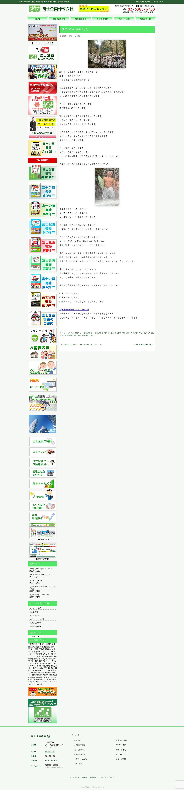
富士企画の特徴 (121, 740)
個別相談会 (34, 659)
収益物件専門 (42, 668)
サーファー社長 (41, 656)
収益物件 (35, 670)
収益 (45, 677)
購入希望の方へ (81, 750)
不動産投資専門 (101, 333)
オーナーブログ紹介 (38, 619)
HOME (77, 740)
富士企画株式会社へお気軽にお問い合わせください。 (135, 9)
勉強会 (35, 668)
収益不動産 (31, 677)
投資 (31, 682)
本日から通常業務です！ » (144, 345)
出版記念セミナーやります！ (41, 569)
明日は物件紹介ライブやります (42, 575)
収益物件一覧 (80, 754)
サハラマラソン (121, 754)
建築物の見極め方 (46, 663)
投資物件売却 (40, 677)
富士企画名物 (132, 333)
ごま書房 (35, 682)
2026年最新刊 (43, 160)
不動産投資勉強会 (46, 649)
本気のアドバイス (43, 652)
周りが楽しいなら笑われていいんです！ (43, 588)
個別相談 (42, 659)
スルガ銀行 (51, 677)
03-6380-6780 (50, 752)
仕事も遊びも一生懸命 (46, 661)
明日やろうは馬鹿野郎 (44, 672)
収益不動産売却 (37, 679)
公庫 (41, 684)
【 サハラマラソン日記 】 (42, 43)
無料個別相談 (80, 745)
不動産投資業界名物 (117, 333)
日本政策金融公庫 (36, 675)
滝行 (92, 335)
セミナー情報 (36, 608)
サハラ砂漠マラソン (33, 684)
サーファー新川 (52, 682)
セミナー (45, 670)
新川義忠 (143, 333)
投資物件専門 (47, 666)
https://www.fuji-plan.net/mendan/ (74, 309)
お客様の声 (35, 615)
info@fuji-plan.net (51, 760)
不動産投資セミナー (48, 647)
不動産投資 (88, 333)
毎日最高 (77, 335)
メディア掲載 (36, 623)
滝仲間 (85, 335)
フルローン (46, 679)
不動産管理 (52, 670)
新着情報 (78, 36)
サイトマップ (159, 2)
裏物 (39, 670)
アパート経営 (33, 649)
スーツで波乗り (37, 580)
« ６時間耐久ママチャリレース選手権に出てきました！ (81, 345)
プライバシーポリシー (106, 777)
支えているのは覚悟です (40, 595)
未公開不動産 (37, 666)
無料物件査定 (121, 745)
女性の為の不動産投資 (50, 675)
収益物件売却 (32, 672)
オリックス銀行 (43, 682)
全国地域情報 (36, 626)
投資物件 (42, 654)
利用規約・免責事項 (144, 2)
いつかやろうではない (72, 333)
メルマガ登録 (121, 759)
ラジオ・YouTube (81, 759)
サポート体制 (121, 750)
